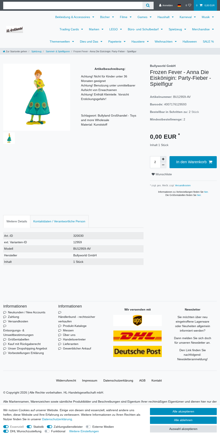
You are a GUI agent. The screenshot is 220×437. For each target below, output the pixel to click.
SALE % (208, 41)
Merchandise (201, 29)
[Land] (179, 5)
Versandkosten (182, 185)
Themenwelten (60, 41)
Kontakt (156, 380)
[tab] (16, 221)
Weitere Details (16, 221)
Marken (94, 29)
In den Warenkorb (191, 162)
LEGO (114, 29)
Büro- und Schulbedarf (143, 29)
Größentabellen (18, 339)
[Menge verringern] (163, 165)
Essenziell (17, 426)
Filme (124, 17)
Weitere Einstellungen (84, 431)
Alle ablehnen (183, 420)
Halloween (190, 41)
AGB (142, 380)
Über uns (69, 335)
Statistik (38, 426)
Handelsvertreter (74, 339)
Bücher (105, 17)
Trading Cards (70, 29)
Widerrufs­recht (66, 380)
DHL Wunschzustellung (25, 431)
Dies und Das (89, 41)
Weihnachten (164, 41)
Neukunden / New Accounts (26, 312)
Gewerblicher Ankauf (77, 348)
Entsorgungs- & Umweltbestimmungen (18, 333)
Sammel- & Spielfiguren (57, 51)
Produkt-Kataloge (75, 326)
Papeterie (115, 41)
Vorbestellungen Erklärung (26, 353)
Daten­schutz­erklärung (118, 380)
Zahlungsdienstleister (68, 426)
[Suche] (147, 5)
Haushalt (163, 17)
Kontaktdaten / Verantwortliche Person (59, 221)
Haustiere (138, 41)
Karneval (186, 17)
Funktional (58, 431)
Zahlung (13, 317)
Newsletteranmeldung (192, 359)
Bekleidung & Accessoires (73, 17)
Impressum (89, 380)
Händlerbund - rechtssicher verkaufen (76, 319)
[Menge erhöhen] (163, 159)
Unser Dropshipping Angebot (27, 348)
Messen (68, 330)
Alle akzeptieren (183, 411)
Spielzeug (176, 29)
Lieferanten (70, 344)
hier (206, 192)
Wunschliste (163, 174)
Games (143, 17)
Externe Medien (103, 426)
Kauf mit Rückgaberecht (24, 344)
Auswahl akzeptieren (183, 429)
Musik (206, 17)
